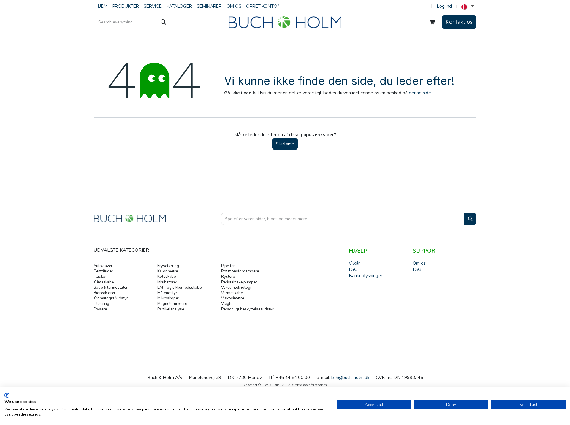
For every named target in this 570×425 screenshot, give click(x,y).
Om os (419, 263)
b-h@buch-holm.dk (350, 377)
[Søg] (163, 22)
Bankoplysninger (365, 276)
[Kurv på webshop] (432, 22)
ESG (417, 269)
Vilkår (354, 263)
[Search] (470, 219)
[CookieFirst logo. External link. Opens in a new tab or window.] (6, 395)
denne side (420, 93)
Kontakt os (459, 22)
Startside (285, 144)
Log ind (444, 6)
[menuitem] (102, 6)
